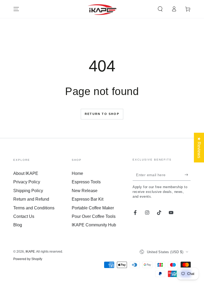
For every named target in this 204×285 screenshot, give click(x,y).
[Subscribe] (188, 174)
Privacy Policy (26, 182)
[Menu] (16, 9)
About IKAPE (25, 173)
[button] (160, 9)
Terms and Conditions (33, 208)
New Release (84, 190)
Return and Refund (31, 199)
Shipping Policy (28, 190)
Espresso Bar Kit (87, 199)
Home (77, 173)
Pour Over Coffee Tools (94, 216)
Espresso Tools (86, 182)
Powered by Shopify (27, 259)
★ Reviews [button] (199, 147)
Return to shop (102, 113)
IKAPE (30, 251)
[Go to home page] (102, 9)
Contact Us (23, 216)
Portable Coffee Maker (93, 208)
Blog (17, 225)
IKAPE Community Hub (94, 225)
